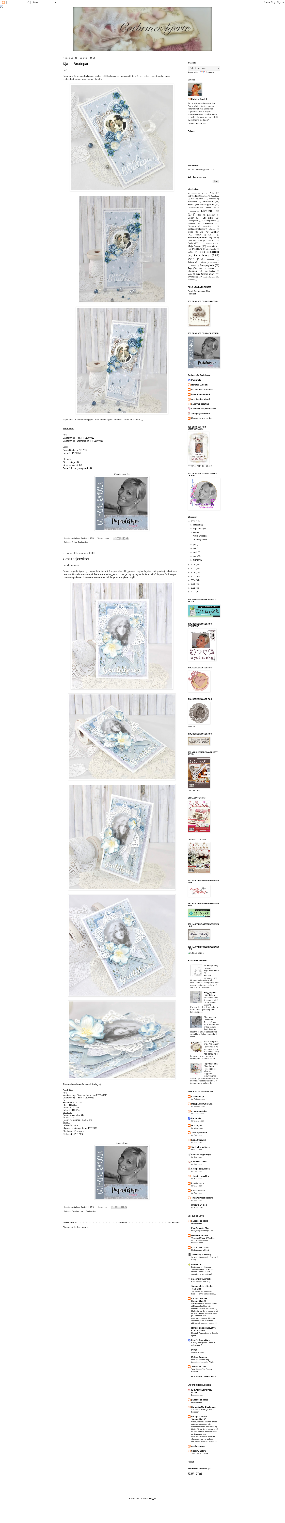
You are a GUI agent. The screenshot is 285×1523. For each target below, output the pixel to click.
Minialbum (197, 249)
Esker (191, 217)
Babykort (192, 196)
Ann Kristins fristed (200, 399)
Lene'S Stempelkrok (200, 394)
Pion (191, 259)
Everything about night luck (202, 1231)
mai (195, 548)
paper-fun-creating (200, 404)
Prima (191, 262)
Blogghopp (215, 196)
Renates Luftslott (199, 385)
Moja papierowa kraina (201, 1104)
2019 (193, 521)
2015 (193, 576)
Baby (212, 193)
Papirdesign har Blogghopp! (211, 1065)
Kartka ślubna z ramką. (200, 1281)
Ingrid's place (197, 1183)
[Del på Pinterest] (127, 538)
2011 (193, 592)
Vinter (190, 274)
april (195, 552)
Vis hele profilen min (197, 124)
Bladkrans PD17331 (72, 1102)
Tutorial (211, 268)
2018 (193, 565)
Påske (203, 262)
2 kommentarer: (103, 538)
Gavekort (191, 223)
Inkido (190, 232)
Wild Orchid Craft (205, 274)
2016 (193, 572)
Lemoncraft (196, 1264)
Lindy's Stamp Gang (200, 1340)
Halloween (212, 229)
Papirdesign (83, 542)
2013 (193, 584)
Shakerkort (214, 262)
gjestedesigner (209, 226)
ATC (203, 193)
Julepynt (198, 235)
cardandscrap (198, 1446)
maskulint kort (213, 246)
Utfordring (192, 271)
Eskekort (211, 215)
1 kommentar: (102, 1207)
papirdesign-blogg (199, 1221)
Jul (201, 232)
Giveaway (192, 226)
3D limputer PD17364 (73, 1134)
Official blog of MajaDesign (203, 1376)
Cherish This (210, 207)
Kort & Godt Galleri (200, 1247)
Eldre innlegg (174, 1222)
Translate (210, 72)
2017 (193, 569)
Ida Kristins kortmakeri (202, 389)
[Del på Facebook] (124, 538)
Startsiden (122, 1222)
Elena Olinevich (198, 1140)
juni (195, 544)
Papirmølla (196, 380)
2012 (193, 588)
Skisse (193, 265)
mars (195, 556)
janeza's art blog (199, 1205)
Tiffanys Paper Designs (202, 1198)
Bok (192, 199)
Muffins (190, 252)
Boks (201, 199)
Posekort (210, 260)
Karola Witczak (198, 1190)
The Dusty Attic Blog (201, 1255)
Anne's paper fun (199, 1133)
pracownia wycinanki (201, 1279)
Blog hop (203, 196)
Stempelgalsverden (200, 413)
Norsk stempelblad (209, 251)
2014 (193, 580)
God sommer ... (197, 1223)
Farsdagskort (193, 221)
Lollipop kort (211, 243)
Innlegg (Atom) (81, 1227)
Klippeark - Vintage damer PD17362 (80, 1128)
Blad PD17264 (70, 1105)
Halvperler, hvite (71, 1125)
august (196, 532)
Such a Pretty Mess (200, 1147)
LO (200, 243)
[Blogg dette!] (118, 538)
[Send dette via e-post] (114, 538)
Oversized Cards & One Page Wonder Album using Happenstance (203, 1240)
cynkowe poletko (199, 1111)
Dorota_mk (196, 1125)
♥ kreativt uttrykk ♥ (200, 1176)
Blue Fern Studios (199, 1235)
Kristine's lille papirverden (203, 409)
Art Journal (192, 193)
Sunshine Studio (198, 1162)
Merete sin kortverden (201, 418)
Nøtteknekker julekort (200, 1250)
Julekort (215, 232)
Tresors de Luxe (198, 1367)
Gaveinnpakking (209, 221)
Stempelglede (207, 265)
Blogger (152, 1498)
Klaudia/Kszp (197, 1096)
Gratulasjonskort (76, 559)
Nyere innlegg (70, 1222)
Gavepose (208, 223)
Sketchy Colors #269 (199, 1453)
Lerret (199, 241)
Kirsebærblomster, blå (73, 1115)
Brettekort (208, 201)
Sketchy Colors (198, 1451)
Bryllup (74, 542)
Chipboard (192, 211)
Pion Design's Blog (200, 1228)
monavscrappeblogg (201, 1154)
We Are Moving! (197, 1352)
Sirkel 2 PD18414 (71, 1110)
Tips (201, 268)
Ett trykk (208, 217)
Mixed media (211, 249)
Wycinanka (193, 277)
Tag (190, 268)
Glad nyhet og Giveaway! (210, 1018)
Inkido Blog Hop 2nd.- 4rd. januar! (211, 1043)
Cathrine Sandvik (199, 99)
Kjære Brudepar (75, 64)
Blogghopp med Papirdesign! (211, 993)
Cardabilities (193, 207)
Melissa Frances (199, 1357)
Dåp (199, 215)
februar (196, 560)
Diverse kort (210, 211)
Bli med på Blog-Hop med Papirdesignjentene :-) (211, 969)
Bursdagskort (207, 204)
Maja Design (194, 246)
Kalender (211, 235)
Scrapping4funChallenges (203, 1407)
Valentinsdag (210, 271)
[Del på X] (121, 538)
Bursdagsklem (197, 1395)
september (198, 528)
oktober (196, 525)
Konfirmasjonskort (197, 237)
